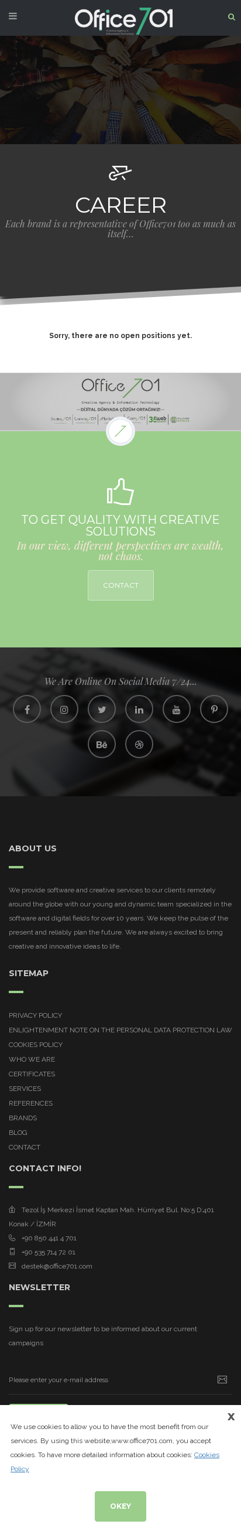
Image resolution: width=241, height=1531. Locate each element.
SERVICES (25, 1089)
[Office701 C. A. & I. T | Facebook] (27, 709)
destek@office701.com (57, 1266)
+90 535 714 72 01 (48, 1252)
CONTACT (121, 585)
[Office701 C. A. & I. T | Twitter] (102, 709)
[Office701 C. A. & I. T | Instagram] (64, 709)
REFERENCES (31, 1103)
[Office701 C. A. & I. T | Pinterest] (214, 709)
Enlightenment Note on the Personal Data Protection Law (120, 1030)
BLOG (18, 1132)
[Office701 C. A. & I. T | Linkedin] (139, 709)
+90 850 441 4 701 (49, 1238)
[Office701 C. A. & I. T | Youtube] (177, 709)
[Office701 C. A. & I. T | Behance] (102, 744)
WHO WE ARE (32, 1059)
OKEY (120, 1506)
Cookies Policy (36, 1045)
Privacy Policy (35, 1015)
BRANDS (23, 1118)
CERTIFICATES (32, 1074)
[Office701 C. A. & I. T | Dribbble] (139, 744)
